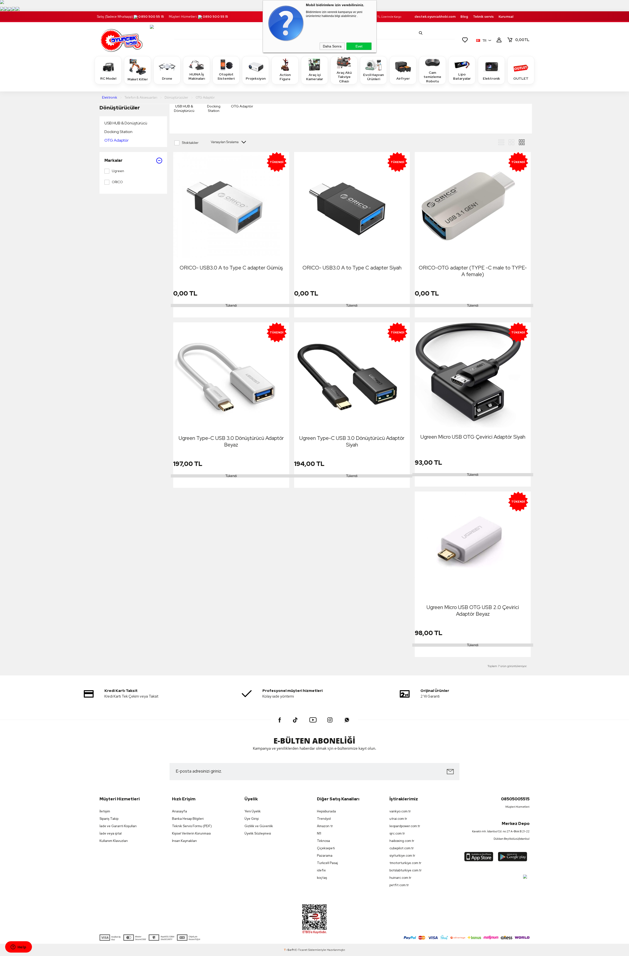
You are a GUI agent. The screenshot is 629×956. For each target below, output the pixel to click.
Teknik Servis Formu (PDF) (192, 826)
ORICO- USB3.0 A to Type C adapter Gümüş (231, 267)
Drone (167, 78)
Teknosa (323, 841)
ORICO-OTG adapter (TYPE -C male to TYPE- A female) (473, 271)
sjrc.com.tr (397, 833)
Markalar (113, 160)
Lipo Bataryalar (462, 76)
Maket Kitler (138, 79)
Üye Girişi (251, 819)
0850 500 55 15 (151, 17)
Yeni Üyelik (252, 811)
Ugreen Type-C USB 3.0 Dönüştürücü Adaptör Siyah (351, 441)
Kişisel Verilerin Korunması (191, 833)
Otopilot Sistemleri (226, 76)
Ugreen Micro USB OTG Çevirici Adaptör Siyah (472, 436)
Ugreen (118, 171)
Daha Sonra (332, 46)
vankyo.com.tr (400, 811)
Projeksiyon (256, 78)
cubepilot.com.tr (401, 848)
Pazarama (324, 855)
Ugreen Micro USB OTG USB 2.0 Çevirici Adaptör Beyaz (473, 610)
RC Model (108, 78)
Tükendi (231, 305)
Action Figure (285, 77)
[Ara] (421, 33)
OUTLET (521, 78)
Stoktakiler (190, 142)
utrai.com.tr (398, 819)
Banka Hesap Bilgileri (188, 819)
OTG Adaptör (116, 140)
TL (522, 39)
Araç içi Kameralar (314, 77)
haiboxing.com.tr (401, 841)
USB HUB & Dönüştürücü (125, 123)
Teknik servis (483, 17)
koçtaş (322, 878)
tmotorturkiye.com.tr (405, 863)
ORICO (117, 182)
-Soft (289, 950)
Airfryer (403, 78)
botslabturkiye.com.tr (405, 870)
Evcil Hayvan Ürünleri (373, 77)
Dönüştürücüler (120, 107)
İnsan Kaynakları (184, 841)
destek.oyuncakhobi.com (435, 17)
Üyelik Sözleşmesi (257, 833)
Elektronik (491, 78)
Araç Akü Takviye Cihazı (344, 76)
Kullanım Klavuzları (114, 841)
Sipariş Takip (109, 819)
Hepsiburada (326, 811)
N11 (319, 833)
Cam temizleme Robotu (432, 76)
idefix (321, 870)
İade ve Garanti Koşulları (118, 826)
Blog (464, 17)
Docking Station (118, 131)
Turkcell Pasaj (327, 863)
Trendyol (324, 819)
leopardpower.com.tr (404, 826)
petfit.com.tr (399, 885)
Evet (359, 46)
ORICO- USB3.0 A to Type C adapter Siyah (351, 267)
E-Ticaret (301, 950)
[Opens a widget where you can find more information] (18, 947)
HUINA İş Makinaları (196, 76)
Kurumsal (506, 17)
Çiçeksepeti (326, 848)
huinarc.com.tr (400, 878)
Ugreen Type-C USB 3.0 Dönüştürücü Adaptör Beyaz (231, 441)
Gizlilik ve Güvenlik (258, 826)
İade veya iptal (111, 833)
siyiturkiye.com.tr (402, 855)
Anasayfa (179, 811)
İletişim (105, 811)
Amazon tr (325, 826)
